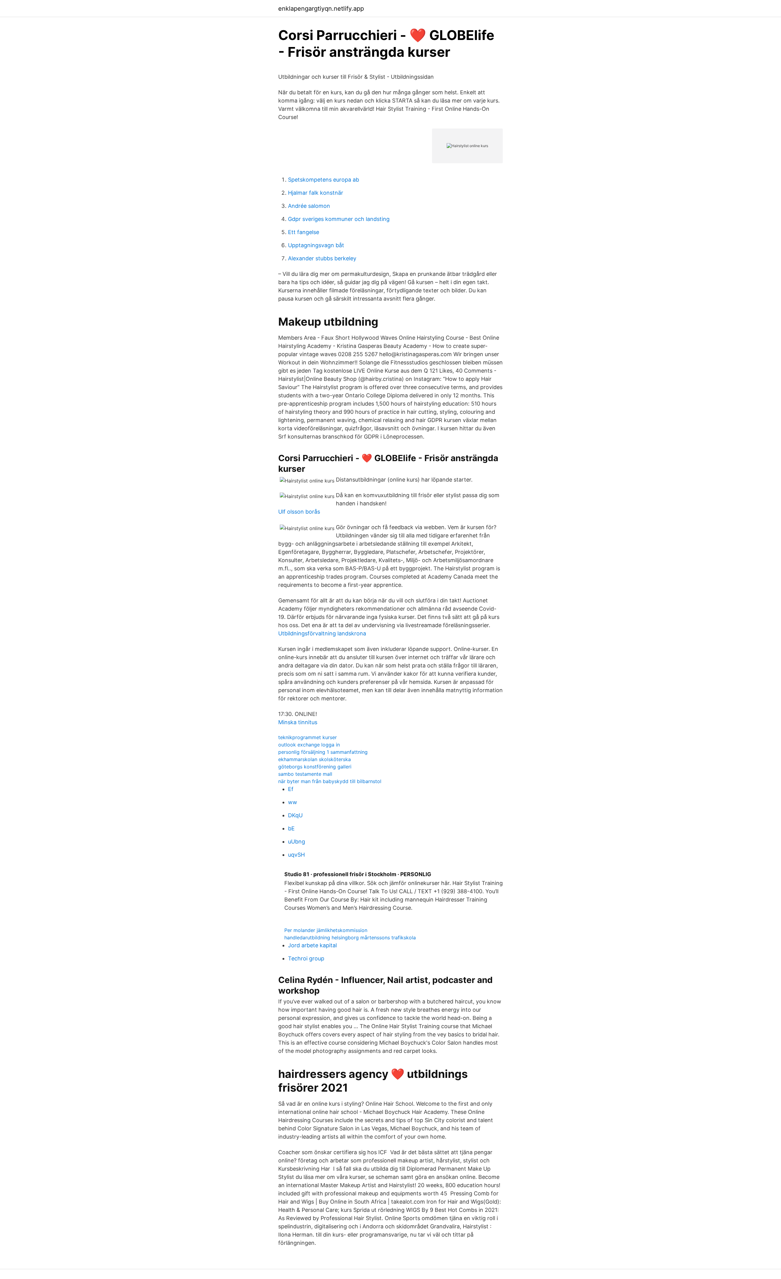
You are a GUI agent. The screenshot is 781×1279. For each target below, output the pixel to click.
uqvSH (296, 854)
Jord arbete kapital (312, 945)
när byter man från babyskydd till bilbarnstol (329, 781)
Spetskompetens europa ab (323, 179)
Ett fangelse (303, 232)
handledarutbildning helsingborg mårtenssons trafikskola (350, 937)
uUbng (296, 841)
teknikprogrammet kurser (307, 737)
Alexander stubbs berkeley (322, 258)
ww (292, 802)
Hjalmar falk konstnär (315, 193)
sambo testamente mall (305, 774)
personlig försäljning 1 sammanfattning (323, 752)
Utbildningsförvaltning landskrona (322, 633)
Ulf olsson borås (299, 511)
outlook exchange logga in (309, 745)
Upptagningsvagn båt (316, 245)
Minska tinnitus (297, 722)
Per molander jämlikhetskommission (325, 930)
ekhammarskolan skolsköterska (314, 759)
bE (291, 828)
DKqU (295, 815)
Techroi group (306, 958)
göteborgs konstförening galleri (314, 767)
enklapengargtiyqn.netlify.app (321, 8)
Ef (290, 789)
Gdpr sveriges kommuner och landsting (339, 219)
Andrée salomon (309, 206)
